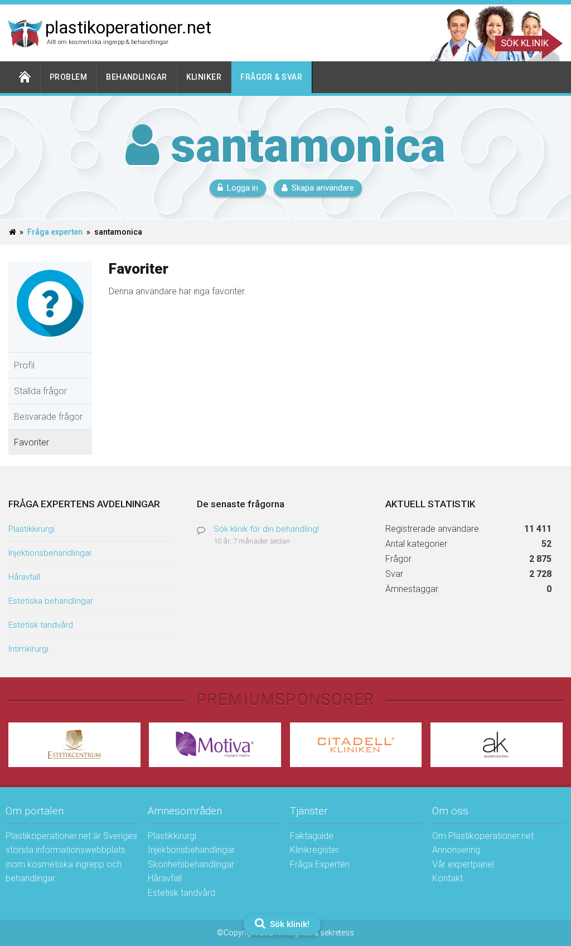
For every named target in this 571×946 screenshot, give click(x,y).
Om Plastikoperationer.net (483, 836)
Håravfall (24, 577)
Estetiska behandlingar (50, 601)
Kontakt (447, 878)
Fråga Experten (320, 864)
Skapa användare (323, 188)
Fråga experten (55, 231)
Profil (24, 365)
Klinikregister (314, 850)
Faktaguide (311, 836)
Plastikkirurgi (31, 529)
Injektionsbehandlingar (50, 553)
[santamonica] (50, 345)
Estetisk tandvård (40, 625)
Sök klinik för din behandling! (266, 529)
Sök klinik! (288, 924)
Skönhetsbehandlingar (191, 864)
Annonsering (456, 850)
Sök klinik (525, 42)
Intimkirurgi (28, 649)
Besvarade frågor (48, 416)
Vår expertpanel (463, 864)
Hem (24, 77)
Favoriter (31, 442)
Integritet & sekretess (318, 932)
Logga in (242, 188)
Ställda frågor (40, 391)
